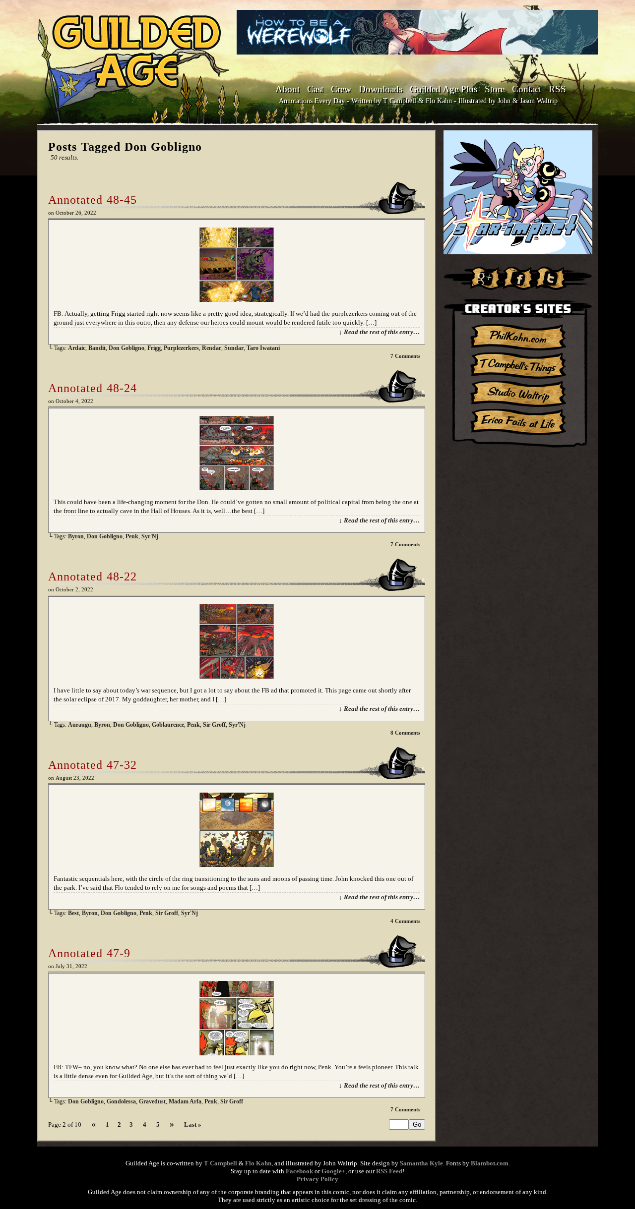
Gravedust (152, 1101)
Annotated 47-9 (89, 953)
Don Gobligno (126, 348)
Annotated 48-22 (92, 576)
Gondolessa (121, 1101)
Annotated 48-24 (92, 388)
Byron (76, 536)
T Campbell (220, 1163)
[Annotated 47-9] (236, 1053)
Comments (405, 356)
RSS (557, 89)
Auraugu (79, 724)
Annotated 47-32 (92, 764)
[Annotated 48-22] (236, 676)
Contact (526, 89)
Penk (132, 536)
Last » (192, 1124)
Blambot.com (489, 1163)
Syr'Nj (149, 536)
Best (73, 913)
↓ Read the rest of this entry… (379, 332)
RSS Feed (389, 1171)
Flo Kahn (258, 1163)
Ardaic (76, 348)
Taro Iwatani (263, 348)
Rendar (211, 348)
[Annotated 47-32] (236, 864)
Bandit (97, 348)
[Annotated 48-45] (236, 299)
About (287, 89)
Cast (315, 89)
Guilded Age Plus (443, 89)
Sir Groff (214, 724)
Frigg (154, 348)
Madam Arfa (185, 1101)
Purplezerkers (181, 348)
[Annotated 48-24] (236, 488)
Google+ (333, 1171)
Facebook (299, 1171)
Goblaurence (168, 724)
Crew (341, 89)
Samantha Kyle (421, 1163)
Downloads (380, 89)
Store (495, 89)
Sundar (234, 348)
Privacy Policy (317, 1179)
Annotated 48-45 (92, 199)
